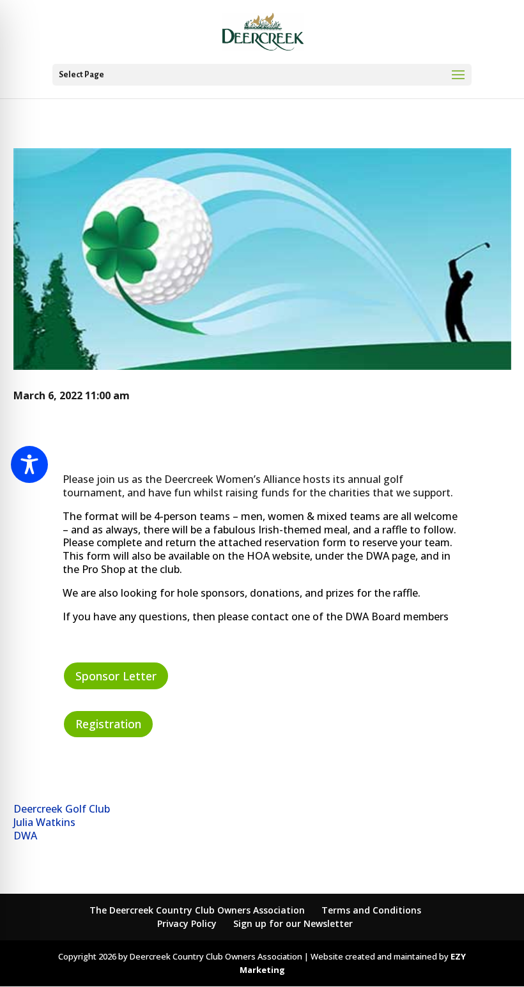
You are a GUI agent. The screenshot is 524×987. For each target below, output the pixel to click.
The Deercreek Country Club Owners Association (197, 910)
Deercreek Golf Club (61, 809)
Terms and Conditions (371, 910)
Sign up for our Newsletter (293, 923)
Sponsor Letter (116, 676)
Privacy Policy (187, 923)
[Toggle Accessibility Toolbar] (29, 464)
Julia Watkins (44, 822)
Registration (108, 723)
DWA (25, 836)
